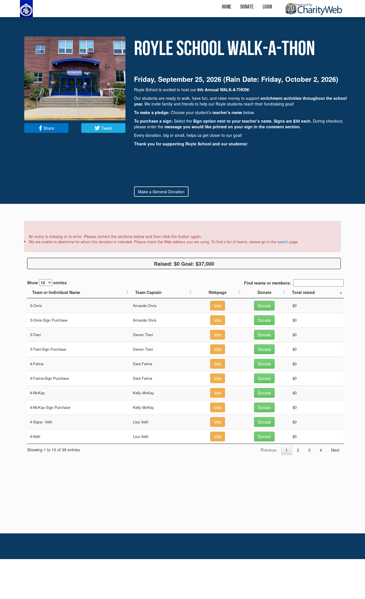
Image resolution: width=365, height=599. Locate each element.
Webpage (217, 292)
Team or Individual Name (56, 292)
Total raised (303, 292)
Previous (268, 450)
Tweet (106, 128)
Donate (247, 7)
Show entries (47, 282)
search (282, 241)
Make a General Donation (161, 191)
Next (335, 450)
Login (267, 7)
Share (48, 128)
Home (226, 7)
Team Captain (148, 292)
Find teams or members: (267, 283)
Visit (217, 305)
